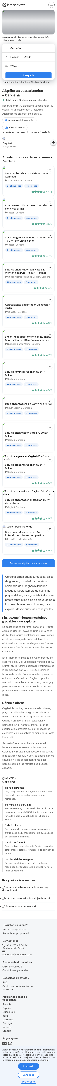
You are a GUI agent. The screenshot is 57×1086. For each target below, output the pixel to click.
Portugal (7, 1023)
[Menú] (51, 5)
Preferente (28, 1081)
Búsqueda (28, 75)
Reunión (7, 1027)
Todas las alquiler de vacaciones (28, 563)
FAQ (4, 982)
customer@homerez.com (17, 954)
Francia (6, 1004)
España (6, 1008)
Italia (5, 1015)
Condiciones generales (15, 970)
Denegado (28, 1074)
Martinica (7, 1019)
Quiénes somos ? (12, 966)
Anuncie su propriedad (15, 933)
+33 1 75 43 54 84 (17, 945)
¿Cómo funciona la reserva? (19, 906)
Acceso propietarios (14, 929)
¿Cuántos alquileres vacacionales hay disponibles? (25, 889)
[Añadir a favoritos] (50, 170)
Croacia (6, 1030)
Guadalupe (8, 1011)
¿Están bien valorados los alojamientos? (26, 898)
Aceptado (28, 1066)
